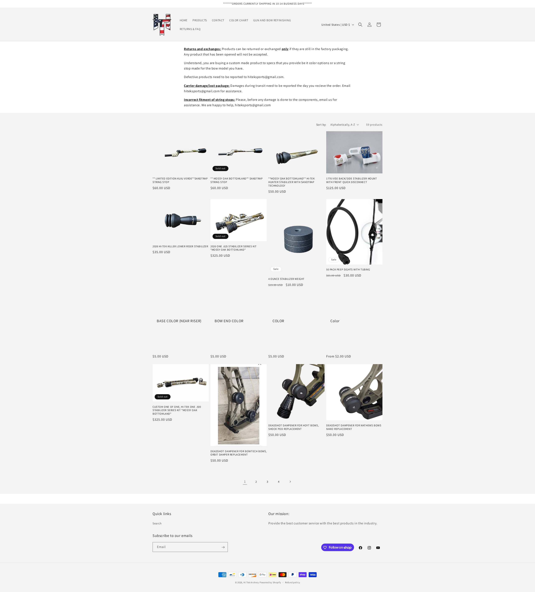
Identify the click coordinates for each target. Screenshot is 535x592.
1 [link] (245, 481)
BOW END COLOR (229, 320)
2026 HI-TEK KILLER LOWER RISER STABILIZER (180, 246)
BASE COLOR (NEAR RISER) (179, 320)
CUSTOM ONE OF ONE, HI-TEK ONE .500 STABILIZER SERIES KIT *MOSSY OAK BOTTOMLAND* (177, 410)
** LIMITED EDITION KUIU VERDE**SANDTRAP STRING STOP (180, 180)
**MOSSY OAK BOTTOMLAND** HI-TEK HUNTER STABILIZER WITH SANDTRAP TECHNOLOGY (291, 182)
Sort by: (321, 124)
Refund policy (292, 582)
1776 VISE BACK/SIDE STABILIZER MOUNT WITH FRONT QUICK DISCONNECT (351, 180)
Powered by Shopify (270, 582)
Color (335, 320)
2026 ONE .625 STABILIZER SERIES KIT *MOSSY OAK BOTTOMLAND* (233, 248)
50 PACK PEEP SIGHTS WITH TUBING (348, 269)
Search (157, 523)
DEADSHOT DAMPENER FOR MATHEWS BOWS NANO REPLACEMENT (353, 427)
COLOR (278, 320)
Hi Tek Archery (251, 582)
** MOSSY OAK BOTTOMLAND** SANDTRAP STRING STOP (236, 180)
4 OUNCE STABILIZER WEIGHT (286, 279)
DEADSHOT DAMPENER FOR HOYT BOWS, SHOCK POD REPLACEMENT (293, 427)
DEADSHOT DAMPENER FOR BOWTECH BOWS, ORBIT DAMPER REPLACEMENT (238, 452)
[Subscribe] (223, 547)
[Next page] (290, 481)
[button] (360, 24)
